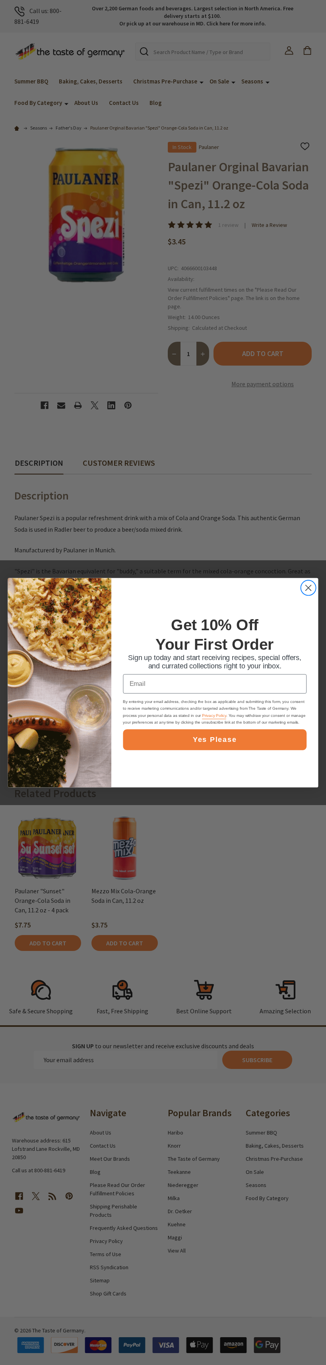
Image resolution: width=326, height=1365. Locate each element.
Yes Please (215, 739)
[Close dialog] (308, 587)
